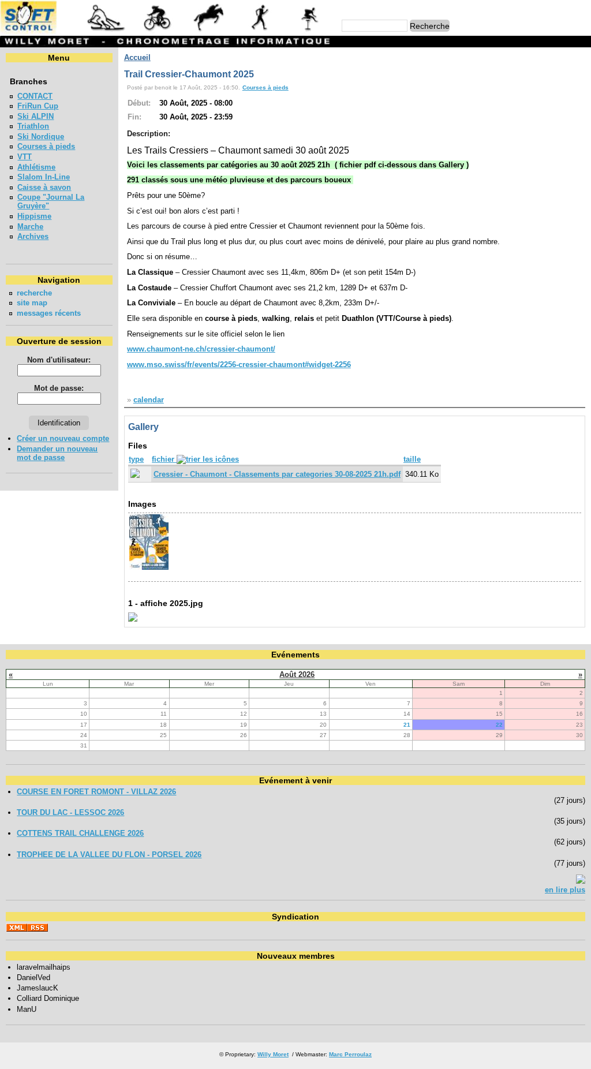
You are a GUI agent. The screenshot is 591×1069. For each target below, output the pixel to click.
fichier (164, 459)
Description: (148, 133)
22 (499, 725)
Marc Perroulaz (350, 1054)
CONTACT (35, 96)
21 (406, 725)
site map (32, 302)
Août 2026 (297, 674)
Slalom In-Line (43, 177)
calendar (148, 399)
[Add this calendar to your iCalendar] (580, 881)
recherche (34, 293)
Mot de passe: (59, 388)
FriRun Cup (37, 106)
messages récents (49, 313)
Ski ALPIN (35, 116)
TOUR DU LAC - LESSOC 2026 (70, 812)
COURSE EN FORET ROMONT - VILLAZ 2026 (96, 791)
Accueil (137, 57)
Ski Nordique (40, 136)
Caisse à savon (44, 187)
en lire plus (565, 889)
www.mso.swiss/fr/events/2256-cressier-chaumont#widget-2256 (239, 364)
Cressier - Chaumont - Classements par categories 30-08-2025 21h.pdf (277, 474)
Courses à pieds (46, 146)
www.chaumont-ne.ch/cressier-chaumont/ (201, 349)
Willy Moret (273, 1054)
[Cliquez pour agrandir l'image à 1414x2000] (132, 619)
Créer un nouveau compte (63, 438)
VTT (24, 156)
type (136, 459)
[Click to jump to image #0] (149, 568)
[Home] (167, 31)
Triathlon (33, 126)
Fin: (134, 117)
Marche (30, 226)
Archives (32, 236)
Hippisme (34, 216)
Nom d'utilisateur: (59, 360)
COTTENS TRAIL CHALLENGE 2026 (80, 833)
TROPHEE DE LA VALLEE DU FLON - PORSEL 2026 (109, 854)
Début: (139, 103)
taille (412, 459)
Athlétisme (36, 167)
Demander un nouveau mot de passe (57, 453)
